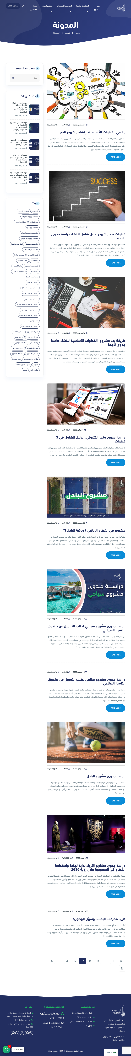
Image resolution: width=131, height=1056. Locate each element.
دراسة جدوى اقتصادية (20, 271)
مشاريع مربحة (16, 359)
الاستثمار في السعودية (31, 250)
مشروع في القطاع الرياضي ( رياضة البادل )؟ (94, 530)
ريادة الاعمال (34, 343)
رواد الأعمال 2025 (32, 337)
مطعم (25, 370)
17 (90, 961)
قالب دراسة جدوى (32, 354)
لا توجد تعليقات (52, 125)
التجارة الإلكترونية (33, 255)
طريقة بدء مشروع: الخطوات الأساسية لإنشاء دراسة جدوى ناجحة (88, 343)
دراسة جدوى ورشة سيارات (29, 326)
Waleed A (66, 858)
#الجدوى (35, 211)
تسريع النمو (34, 260)
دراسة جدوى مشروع (31, 299)
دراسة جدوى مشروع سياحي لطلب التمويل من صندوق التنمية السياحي (86, 628)
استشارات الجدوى (20, 222)
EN (23, 6)
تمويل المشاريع (22, 260)
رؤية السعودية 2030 (19, 332)
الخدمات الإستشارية (64, 6)
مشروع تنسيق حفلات (23, 365)
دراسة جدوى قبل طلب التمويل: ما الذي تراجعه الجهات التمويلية (18, 158)
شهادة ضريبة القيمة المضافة (82, 1013)
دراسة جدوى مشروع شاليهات (28, 315)
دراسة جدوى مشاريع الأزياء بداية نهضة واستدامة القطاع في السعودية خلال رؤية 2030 (90, 868)
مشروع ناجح (34, 370)
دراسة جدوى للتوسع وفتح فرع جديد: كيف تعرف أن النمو (18, 142)
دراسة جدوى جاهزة (32, 282)
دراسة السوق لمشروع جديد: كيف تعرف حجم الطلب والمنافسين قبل (18, 176)
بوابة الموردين (33, 8)
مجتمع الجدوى (46, 6)
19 (75, 961)
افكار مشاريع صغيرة (32, 244)
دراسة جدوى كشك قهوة (30, 293)
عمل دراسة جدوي (17, 348)
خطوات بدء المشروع (31, 266)
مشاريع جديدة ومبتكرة (31, 359)
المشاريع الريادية (19, 255)
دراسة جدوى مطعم (32, 321)
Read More (116, 157)
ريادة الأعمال (19, 337)
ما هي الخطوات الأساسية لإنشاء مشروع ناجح (92, 132)
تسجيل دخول (13, 6)
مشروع (36, 365)
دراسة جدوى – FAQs (84, 1017)
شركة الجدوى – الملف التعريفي (81, 1021)
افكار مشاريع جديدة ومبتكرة (29, 239)
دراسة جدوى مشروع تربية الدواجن (27, 304)
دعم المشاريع (34, 332)
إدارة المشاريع (34, 222)
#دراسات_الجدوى (23, 211)
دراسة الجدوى (17, 266)
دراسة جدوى (34, 271)
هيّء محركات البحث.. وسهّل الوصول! (99, 919)
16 (98, 961)
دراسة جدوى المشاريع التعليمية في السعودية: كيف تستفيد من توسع (18, 126)
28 (52, 961)
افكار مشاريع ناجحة (17, 244)
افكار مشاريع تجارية (32, 228)
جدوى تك (88, 1025)
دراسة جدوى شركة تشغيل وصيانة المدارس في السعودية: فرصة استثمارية (19, 107)
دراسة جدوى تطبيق (32, 277)
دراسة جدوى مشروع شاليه (29, 310)
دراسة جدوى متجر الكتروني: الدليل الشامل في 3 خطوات (90, 439)
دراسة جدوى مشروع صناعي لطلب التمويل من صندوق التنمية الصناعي (86, 681)
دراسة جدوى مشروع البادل (106, 776)
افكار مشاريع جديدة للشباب (29, 233)
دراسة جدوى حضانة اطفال (30, 288)
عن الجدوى (97, 8)
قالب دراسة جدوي (17, 354)
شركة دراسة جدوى (21, 343)
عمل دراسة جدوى (32, 348)
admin (65, 125)
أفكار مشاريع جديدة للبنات (30, 217)
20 (67, 961)
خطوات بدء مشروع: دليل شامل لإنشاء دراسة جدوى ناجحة (88, 236)
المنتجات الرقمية (82, 6)
